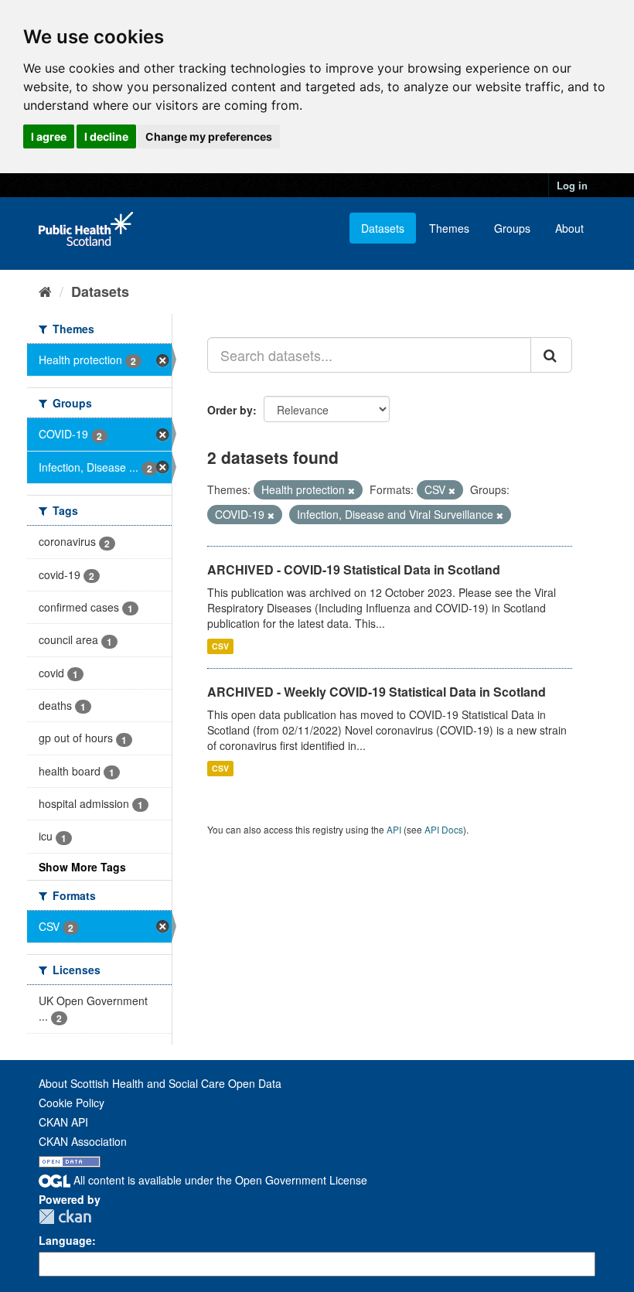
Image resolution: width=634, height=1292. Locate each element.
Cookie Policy (71, 1102)
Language (65, 1240)
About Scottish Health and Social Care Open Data (160, 1083)
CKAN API (63, 1122)
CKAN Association (83, 1141)
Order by (230, 410)
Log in (572, 185)
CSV (220, 646)
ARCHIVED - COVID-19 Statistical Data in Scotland (353, 569)
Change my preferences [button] (208, 136)
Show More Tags (82, 866)
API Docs (443, 829)
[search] (551, 355)
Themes (449, 228)
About (569, 228)
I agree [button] (48, 136)
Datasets (382, 228)
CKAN (65, 1216)
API (394, 829)
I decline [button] (106, 136)
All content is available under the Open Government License (218, 1180)
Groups (512, 228)
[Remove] (351, 490)
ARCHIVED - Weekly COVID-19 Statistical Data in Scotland (376, 692)
